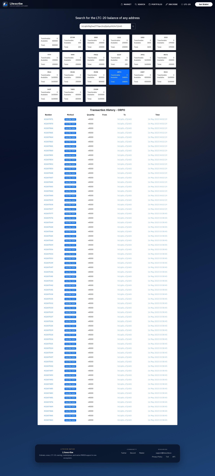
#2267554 (48, 254)
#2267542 (48, 285)
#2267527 (48, 317)
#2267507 (48, 357)
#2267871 (48, 119)
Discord (133, 453)
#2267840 (48, 195)
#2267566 (48, 231)
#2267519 (48, 330)
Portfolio (156, 4)
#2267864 (48, 137)
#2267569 (48, 222)
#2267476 (48, 402)
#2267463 (48, 420)
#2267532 (48, 303)
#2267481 (48, 397)
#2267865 (48, 133)
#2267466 (48, 411)
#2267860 (48, 150)
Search (141, 4)
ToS (167, 457)
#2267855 (48, 155)
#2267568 (48, 227)
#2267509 (48, 353)
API (173, 457)
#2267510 (48, 348)
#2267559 (48, 245)
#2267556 (48, 249)
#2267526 (48, 321)
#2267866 (48, 128)
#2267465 (48, 415)
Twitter (123, 453)
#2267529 (48, 312)
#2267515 (48, 344)
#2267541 (48, 290)
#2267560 (48, 240)
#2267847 (48, 178)
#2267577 (48, 213)
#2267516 (48, 339)
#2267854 (48, 160)
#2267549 (48, 263)
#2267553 (48, 258)
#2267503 (48, 361)
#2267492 (48, 379)
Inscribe (173, 4)
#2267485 (48, 388)
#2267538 (48, 294)
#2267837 (48, 209)
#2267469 (48, 406)
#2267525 (48, 326)
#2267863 (48, 142)
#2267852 (48, 164)
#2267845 (48, 182)
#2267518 (48, 335)
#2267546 (48, 272)
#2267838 (48, 204)
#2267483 (48, 393)
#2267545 (48, 276)
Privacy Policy (157, 457)
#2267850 (48, 168)
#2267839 (48, 200)
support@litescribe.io (163, 453)
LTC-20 (186, 4)
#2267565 (48, 236)
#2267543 (48, 281)
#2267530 (48, 308)
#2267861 (48, 146)
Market (127, 4)
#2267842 (48, 191)
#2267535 (48, 299)
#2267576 (48, 218)
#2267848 (48, 173)
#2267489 (48, 384)
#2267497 (48, 371)
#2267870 (48, 124)
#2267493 (48, 375)
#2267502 (48, 366)
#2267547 (48, 267)
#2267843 (48, 186)
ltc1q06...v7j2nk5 (124, 119)
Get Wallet (204, 4)
